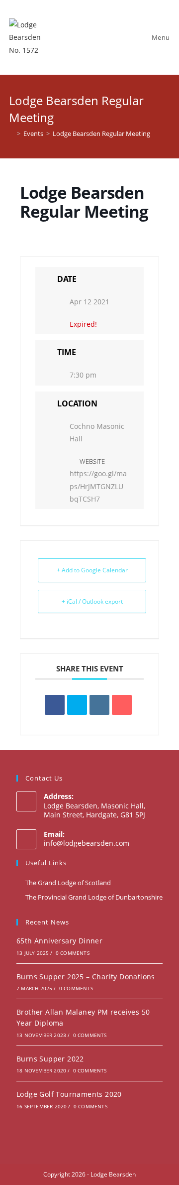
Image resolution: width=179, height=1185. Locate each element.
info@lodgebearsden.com (86, 843)
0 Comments (73, 952)
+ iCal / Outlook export (92, 601)
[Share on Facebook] (55, 705)
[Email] (122, 705)
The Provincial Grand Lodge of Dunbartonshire (94, 897)
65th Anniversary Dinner (59, 940)
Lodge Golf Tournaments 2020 (69, 1094)
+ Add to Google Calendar (92, 570)
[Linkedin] (99, 705)
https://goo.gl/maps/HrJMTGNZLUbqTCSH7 (98, 486)
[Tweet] (77, 705)
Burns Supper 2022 (50, 1058)
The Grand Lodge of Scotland (68, 882)
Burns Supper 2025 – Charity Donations (85, 976)
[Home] (11, 133)
